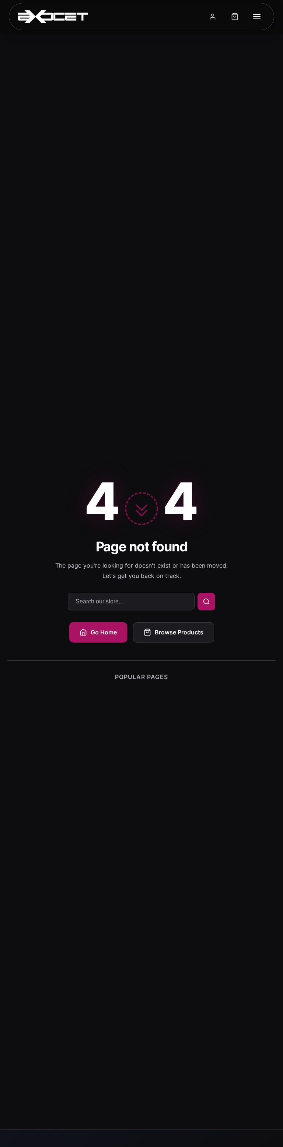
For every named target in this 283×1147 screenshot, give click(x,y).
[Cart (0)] (235, 16)
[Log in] (213, 16)
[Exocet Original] (53, 16)
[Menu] (257, 16)
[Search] (206, 601)
